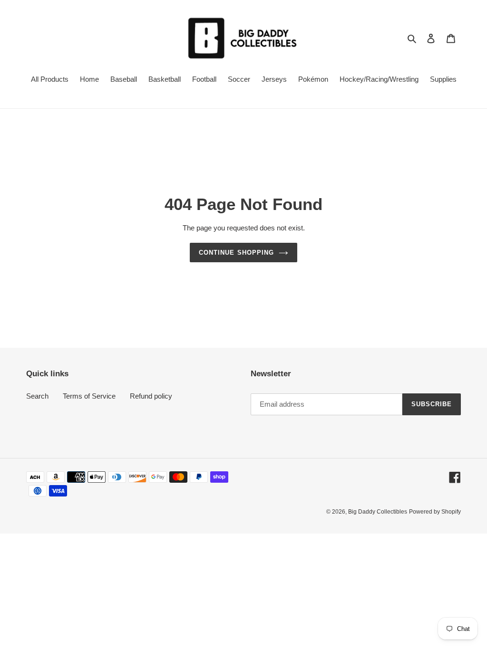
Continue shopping (236, 252)
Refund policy (151, 396)
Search (37, 396)
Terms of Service (89, 396)
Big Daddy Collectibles (377, 511)
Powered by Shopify (435, 511)
